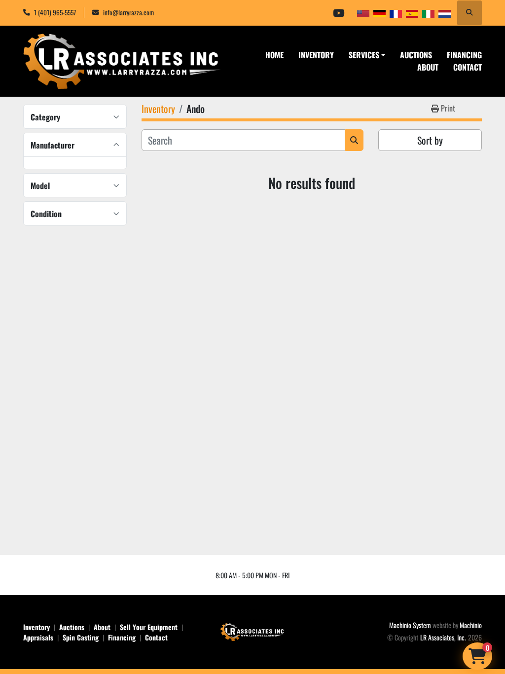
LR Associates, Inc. (443, 637)
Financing (464, 55)
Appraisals (38, 637)
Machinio (471, 625)
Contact (467, 67)
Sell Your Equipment (149, 627)
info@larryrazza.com (128, 12)
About (427, 67)
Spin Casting (81, 637)
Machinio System (410, 625)
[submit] (354, 140)
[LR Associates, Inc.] (252, 631)
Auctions (416, 55)
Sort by (430, 140)
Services (364, 55)
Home (274, 55)
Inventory (316, 55)
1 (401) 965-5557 (55, 12)
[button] (367, 55)
